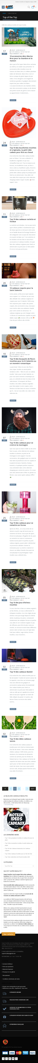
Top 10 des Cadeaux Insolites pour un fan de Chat (18, 854)
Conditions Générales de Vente (11, 979)
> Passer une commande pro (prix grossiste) (13, 986)
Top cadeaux (16, 52)
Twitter (6, 1058)
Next (33, 789)
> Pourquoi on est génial (8, 972)
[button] (3, 7)
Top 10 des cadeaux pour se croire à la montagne (21, 444)
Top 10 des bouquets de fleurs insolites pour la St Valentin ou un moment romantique (23, 361)
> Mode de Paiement (7, 969)
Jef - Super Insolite (19, 50)
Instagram (16, 1058)
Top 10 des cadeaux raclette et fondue (23, 220)
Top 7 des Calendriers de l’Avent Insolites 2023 (17, 857)
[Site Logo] (10, 7)
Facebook (3, 1058)
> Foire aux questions (7, 966)
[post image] (19, 37)
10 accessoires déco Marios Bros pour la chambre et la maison (21, 58)
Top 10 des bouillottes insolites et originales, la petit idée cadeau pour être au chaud (23, 150)
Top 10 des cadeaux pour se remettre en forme (21, 524)
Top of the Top (25, 52)
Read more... (12, 100)
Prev (5, 789)
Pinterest (9, 1058)
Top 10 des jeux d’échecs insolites (20, 603)
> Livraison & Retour (7, 964)
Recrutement (6, 975)
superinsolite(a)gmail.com (8, 953)
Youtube (13, 1058)
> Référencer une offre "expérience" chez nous (14, 988)
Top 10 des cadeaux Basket (21, 672)
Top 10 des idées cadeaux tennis (20, 740)
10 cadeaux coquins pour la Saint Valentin (21, 289)
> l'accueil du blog (8, 804)
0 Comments (15, 53)
